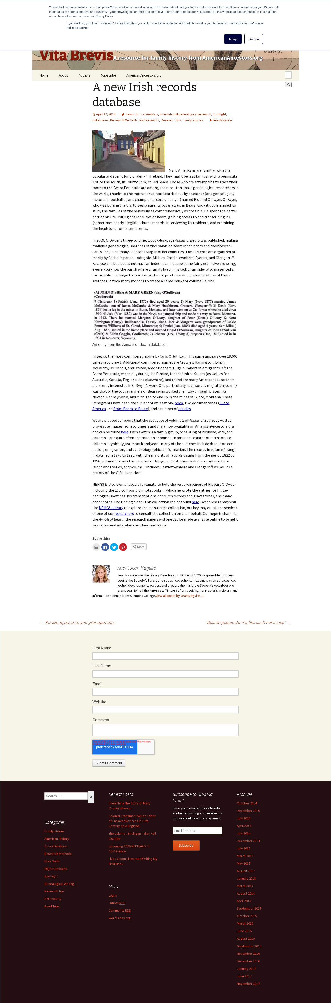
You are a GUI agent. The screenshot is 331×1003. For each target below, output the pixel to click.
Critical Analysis (146, 114)
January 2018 (246, 878)
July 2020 (243, 818)
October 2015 (247, 916)
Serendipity (52, 899)
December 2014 (248, 841)
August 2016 (246, 938)
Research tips (171, 120)
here (124, 431)
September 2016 (249, 946)
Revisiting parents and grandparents (77, 622)
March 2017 (245, 856)
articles (184, 408)
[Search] (288, 84)
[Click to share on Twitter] (114, 547)
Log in (113, 895)
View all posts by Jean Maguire (180, 595)
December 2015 (248, 811)
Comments (120, 910)
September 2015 (249, 908)
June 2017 (244, 976)
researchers (124, 513)
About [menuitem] (63, 75)
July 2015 (243, 848)
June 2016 (244, 931)
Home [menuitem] (43, 75)
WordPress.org (120, 918)
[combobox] (288, 75)
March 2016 (245, 923)
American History (56, 838)
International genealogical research (185, 114)
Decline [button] (254, 39)
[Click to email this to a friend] (96, 547)
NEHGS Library (111, 507)
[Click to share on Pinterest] (123, 547)
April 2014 (244, 826)
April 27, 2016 (105, 114)
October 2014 (247, 803)
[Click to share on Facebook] (105, 547)
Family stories (193, 120)
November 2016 (248, 953)
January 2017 (246, 968)
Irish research (149, 120)
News (130, 114)
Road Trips (52, 906)
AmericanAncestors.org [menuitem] (144, 75)
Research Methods (124, 120)
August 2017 (246, 871)
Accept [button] (233, 39)
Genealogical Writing (59, 884)
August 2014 (246, 893)
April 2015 (244, 901)
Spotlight (219, 114)
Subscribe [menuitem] (108, 75)
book (179, 402)
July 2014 (243, 833)
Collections (100, 120)
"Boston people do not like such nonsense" (248, 622)
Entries (117, 903)
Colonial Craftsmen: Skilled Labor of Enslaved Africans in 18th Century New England (132, 821)
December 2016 (248, 961)
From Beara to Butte (130, 408)
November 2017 (248, 983)
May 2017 (243, 863)
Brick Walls (52, 861)
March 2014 (245, 886)
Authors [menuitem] (85, 75)
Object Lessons (55, 868)
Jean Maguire (222, 120)
